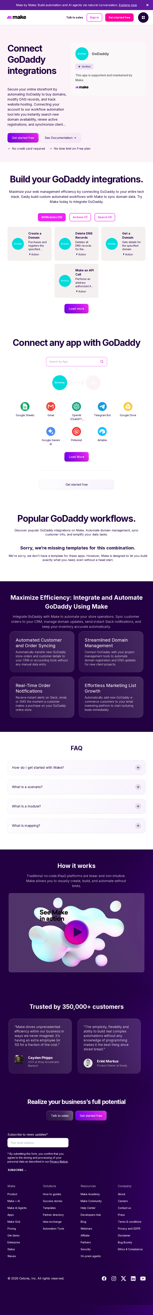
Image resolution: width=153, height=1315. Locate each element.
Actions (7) (80, 217)
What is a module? (26, 806)
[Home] (16, 17)
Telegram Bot (102, 415)
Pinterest (76, 440)
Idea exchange (52, 1221)
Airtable (102, 440)
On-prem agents (91, 1256)
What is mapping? (26, 826)
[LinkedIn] (133, 1278)
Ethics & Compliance (130, 1249)
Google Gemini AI (51, 442)
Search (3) (105, 217)
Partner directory (53, 1214)
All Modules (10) (51, 217)
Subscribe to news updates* (27, 1134)
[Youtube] (143, 1278)
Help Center (88, 1207)
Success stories (52, 1201)
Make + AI (13, 1201)
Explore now (128, 5)
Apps (10, 1214)
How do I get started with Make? (38, 767)
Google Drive (128, 415)
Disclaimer (124, 1235)
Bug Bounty (125, 1242)
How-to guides (52, 1194)
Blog (83, 1221)
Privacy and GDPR (129, 1228)
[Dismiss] (147, 5)
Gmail (51, 415)
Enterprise (13, 1242)
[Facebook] (104, 1278)
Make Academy (90, 1194)
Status (11, 1249)
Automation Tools (53, 1228)
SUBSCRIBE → (17, 1169)
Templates (49, 1207)
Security (86, 1249)
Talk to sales (74, 17)
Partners (86, 1242)
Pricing (11, 1228)
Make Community (91, 1201)
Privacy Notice (59, 1161)
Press (121, 1214)
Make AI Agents (17, 1207)
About (121, 1194)
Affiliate (85, 1235)
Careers (123, 1201)
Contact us (124, 1207)
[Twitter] (123, 1278)
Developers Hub (91, 1214)
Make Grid (13, 1221)
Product (12, 1194)
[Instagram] (113, 1278)
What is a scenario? (27, 787)
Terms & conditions (129, 1221)
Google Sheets (25, 415)
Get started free (119, 17)
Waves (11, 1256)
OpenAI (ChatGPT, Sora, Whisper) (76, 419)
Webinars (86, 1228)
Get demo (13, 1235)
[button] (84, 66)
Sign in (94, 17)
